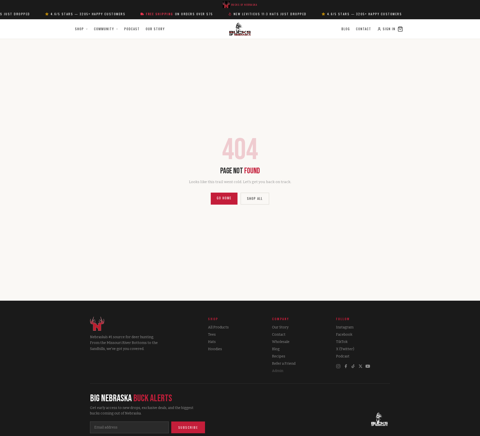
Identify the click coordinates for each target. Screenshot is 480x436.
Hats (212, 342)
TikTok (342, 342)
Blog (346, 28)
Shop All (255, 198)
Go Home (224, 197)
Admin (277, 371)
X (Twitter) (345, 349)
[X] (360, 366)
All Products (218, 327)
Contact (363, 28)
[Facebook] (346, 366)
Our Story (155, 28)
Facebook (344, 334)
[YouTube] (368, 366)
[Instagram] (338, 366)
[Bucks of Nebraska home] (379, 419)
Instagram (345, 327)
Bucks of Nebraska (244, 5)
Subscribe (188, 427)
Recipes (278, 356)
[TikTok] (353, 366)
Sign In (389, 28)
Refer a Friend (284, 363)
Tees (212, 334)
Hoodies (215, 349)
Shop (79, 28)
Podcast (132, 28)
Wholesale (281, 342)
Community (104, 28)
